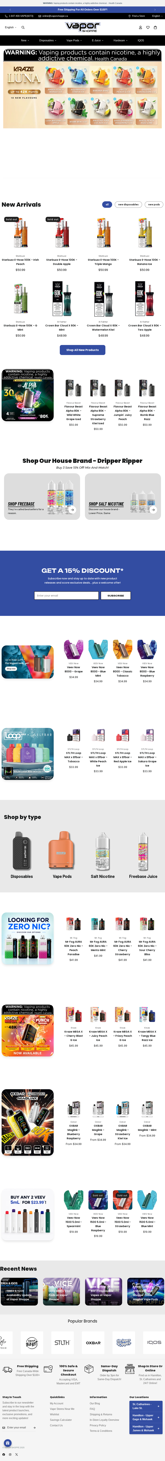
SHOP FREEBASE (21, 504)
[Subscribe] (32, 1427)
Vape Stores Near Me (62, 1409)
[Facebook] (3, 1454)
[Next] (155, 9)
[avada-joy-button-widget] (8, 1443)
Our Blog (95, 1403)
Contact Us (56, 1425)
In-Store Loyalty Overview (104, 1420)
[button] (155, 27)
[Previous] (10, 9)
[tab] (107, 204)
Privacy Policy (98, 1425)
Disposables (46, 40)
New (23, 40)
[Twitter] (16, 1454)
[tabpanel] (82, 284)
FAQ (92, 1409)
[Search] (23, 27)
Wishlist (54, 1414)
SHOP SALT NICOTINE (106, 504)
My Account (56, 1403)
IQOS (141, 40)
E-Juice (96, 40)
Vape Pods (73, 40)
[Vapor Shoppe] (82, 27)
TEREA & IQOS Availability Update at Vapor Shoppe (19, 1295)
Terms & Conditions (101, 1431)
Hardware (119, 40)
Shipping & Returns (101, 1414)
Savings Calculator (61, 1420)
